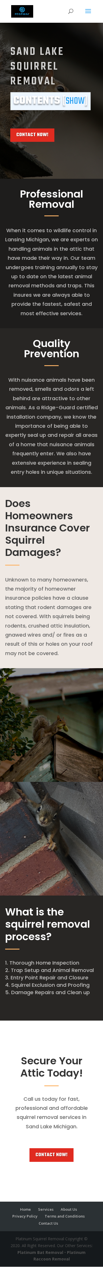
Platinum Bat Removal (40, 1252)
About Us (69, 1209)
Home (25, 1209)
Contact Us (48, 1223)
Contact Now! (32, 135)
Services (46, 1209)
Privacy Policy (24, 1216)
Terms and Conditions (65, 1216)
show (75, 101)
